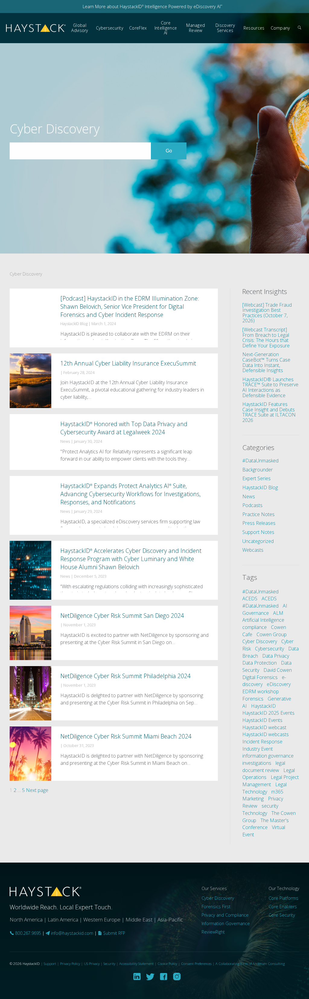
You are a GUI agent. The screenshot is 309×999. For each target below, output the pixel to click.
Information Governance (226, 923)
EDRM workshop (260, 691)
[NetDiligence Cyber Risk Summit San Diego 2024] (114, 633)
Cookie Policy (167, 963)
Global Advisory (79, 27)
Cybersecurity (109, 28)
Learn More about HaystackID (113, 6)
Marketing (253, 798)
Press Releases (259, 523)
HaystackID (36, 28)
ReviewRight (213, 932)
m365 (277, 791)
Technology (254, 813)
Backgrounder (257, 469)
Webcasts (252, 550)
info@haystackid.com (72, 933)
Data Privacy (275, 656)
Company (280, 28)
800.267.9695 (27, 933)
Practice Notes (258, 514)
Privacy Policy (70, 963)
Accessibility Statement (136, 963)
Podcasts (252, 505)
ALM (278, 613)
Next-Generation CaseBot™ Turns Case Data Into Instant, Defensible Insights (266, 362)
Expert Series (256, 478)
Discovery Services (225, 27)
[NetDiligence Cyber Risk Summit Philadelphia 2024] (114, 693)
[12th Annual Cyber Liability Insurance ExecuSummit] (114, 380)
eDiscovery (279, 684)
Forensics (252, 698)
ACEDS (249, 598)
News (248, 496)
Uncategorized (258, 541)
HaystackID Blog (260, 487)
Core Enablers (283, 906)
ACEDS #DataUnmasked (260, 602)
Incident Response (262, 741)
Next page (37, 790)
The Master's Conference (265, 824)
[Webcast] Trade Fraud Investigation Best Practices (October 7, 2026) (267, 313)
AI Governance (264, 609)
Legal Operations (268, 774)
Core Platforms (283, 898)
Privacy (275, 798)
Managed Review (195, 27)
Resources (254, 28)
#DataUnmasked (260, 460)
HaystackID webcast (264, 727)
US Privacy (92, 963)
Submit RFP (113, 933)
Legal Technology (264, 788)
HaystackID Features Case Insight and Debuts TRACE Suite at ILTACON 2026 (269, 412)
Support (50, 963)
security (270, 806)
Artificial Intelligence (263, 620)
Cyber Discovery (259, 641)
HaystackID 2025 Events (268, 713)
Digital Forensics (260, 677)
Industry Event (257, 748)
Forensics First (216, 906)
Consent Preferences (196, 963)
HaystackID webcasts (265, 734)
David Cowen (277, 670)
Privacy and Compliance (225, 915)
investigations (256, 763)
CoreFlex (138, 28)
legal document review (263, 767)
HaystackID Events (262, 720)
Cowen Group (271, 634)
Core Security (282, 915)
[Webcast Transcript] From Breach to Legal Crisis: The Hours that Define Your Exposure (266, 337)
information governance (268, 755)
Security (109, 963)
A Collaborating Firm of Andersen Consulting (250, 963)
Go (176, 150)
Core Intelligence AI (165, 28)
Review (249, 806)
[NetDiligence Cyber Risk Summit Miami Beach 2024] (114, 753)
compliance (254, 627)
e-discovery (264, 681)
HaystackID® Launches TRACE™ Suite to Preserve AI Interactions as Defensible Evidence (270, 387)
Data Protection (259, 662)
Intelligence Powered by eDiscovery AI (183, 6)
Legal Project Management (270, 781)
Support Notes (258, 532)
